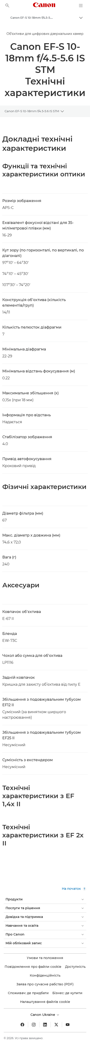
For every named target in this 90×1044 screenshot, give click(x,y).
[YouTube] (67, 1024)
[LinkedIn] (45, 1024)
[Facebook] (22, 1024)
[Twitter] (56, 1024)
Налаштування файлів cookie (45, 1002)
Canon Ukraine (43, 1015)
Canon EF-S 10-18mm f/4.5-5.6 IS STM (32, 111)
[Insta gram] (34, 1024)
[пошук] (7, 5)
